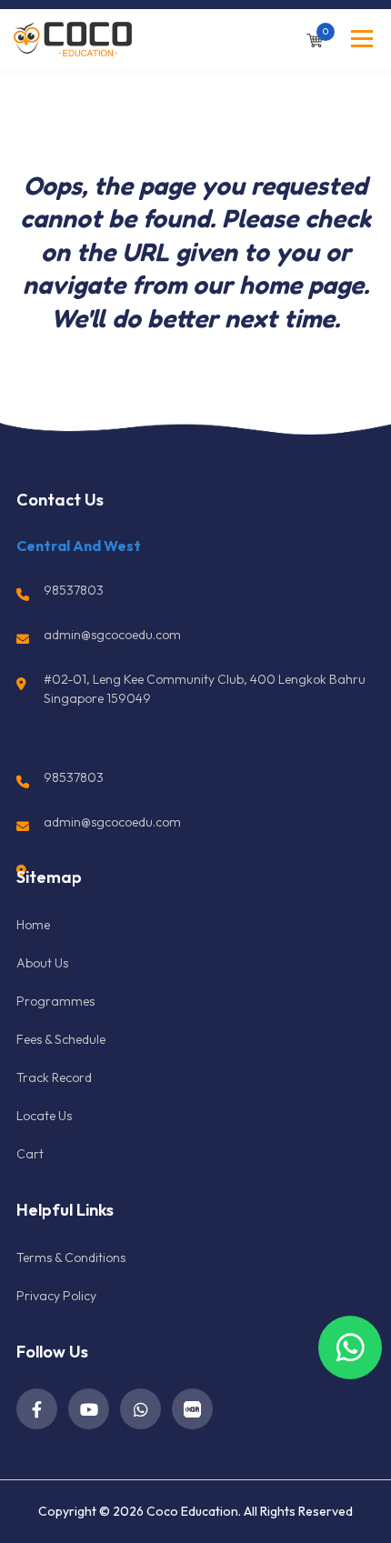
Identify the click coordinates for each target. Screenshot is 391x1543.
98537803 (74, 590)
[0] (314, 38)
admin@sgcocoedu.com (112, 634)
